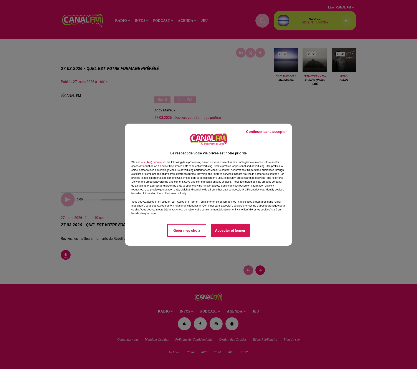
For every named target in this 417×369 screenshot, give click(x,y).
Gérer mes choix (186, 230)
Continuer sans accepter (266, 131)
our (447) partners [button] (151, 162)
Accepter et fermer (230, 230)
